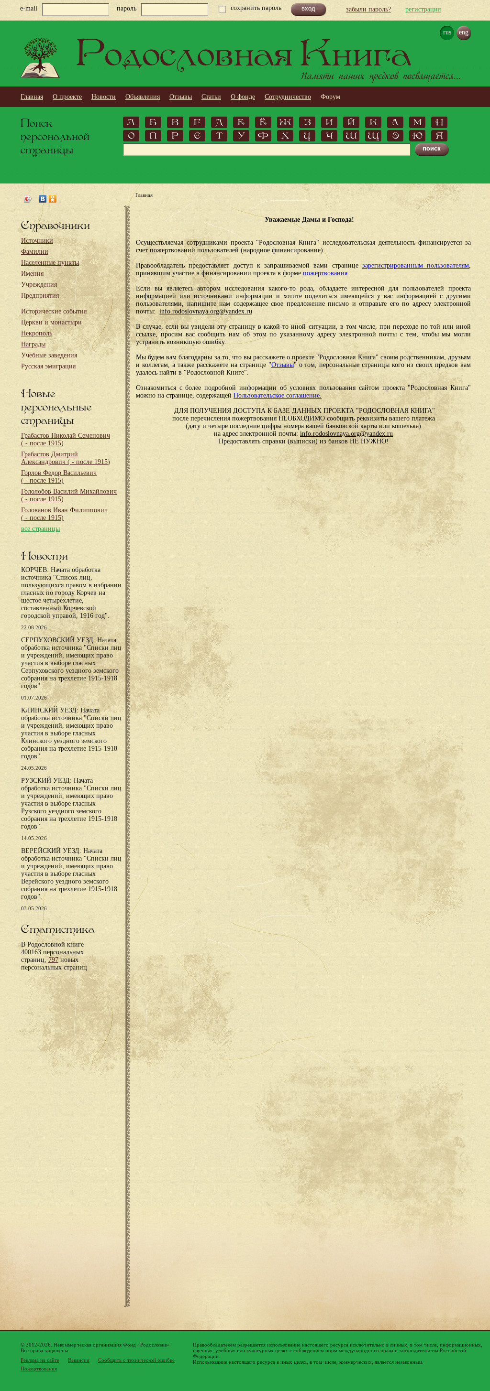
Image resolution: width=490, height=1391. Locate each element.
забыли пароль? (368, 9)
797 (53, 959)
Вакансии (78, 1360)
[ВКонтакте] (43, 199)
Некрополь (36, 333)
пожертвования (325, 273)
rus (447, 32)
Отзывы (180, 96)
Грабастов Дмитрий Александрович (65, 458)
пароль (126, 8)
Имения (32, 273)
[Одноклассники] (53, 199)
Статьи (211, 96)
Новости (103, 96)
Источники (37, 240)
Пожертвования (39, 1368)
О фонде (243, 96)
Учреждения (39, 284)
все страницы (40, 528)
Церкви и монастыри (51, 322)
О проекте (67, 96)
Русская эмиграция (48, 366)
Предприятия (40, 295)
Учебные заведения (49, 355)
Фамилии (34, 251)
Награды (33, 344)
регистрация (423, 9)
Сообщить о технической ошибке (136, 1360)
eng (463, 32)
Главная (32, 96)
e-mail (28, 8)
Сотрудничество (288, 96)
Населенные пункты (50, 262)
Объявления (142, 96)
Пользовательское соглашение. (278, 395)
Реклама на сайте (40, 1360)
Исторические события (54, 311)
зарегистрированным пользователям (415, 265)
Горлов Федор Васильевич (59, 476)
